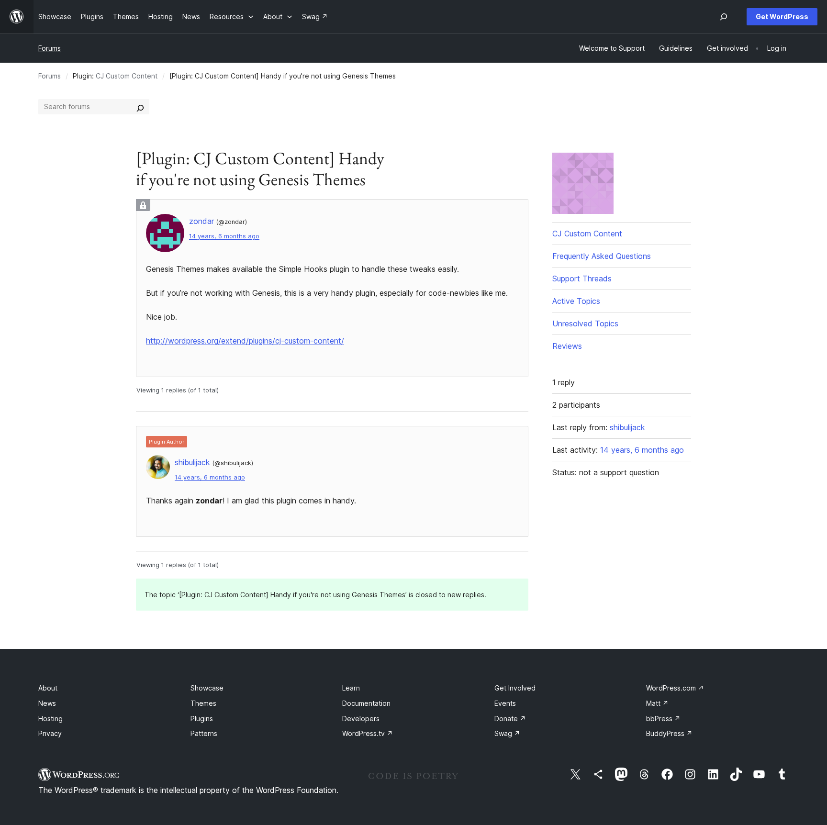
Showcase (207, 688)
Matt (657, 703)
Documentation (366, 703)
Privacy (50, 733)
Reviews (567, 346)
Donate (510, 718)
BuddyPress (669, 733)
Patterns (203, 733)
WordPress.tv (367, 733)
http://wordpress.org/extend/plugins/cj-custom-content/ (245, 341)
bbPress (663, 718)
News (47, 703)
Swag (507, 733)
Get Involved (515, 688)
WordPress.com (675, 688)
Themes (203, 703)
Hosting (50, 718)
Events (505, 703)
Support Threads (582, 278)
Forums (49, 48)
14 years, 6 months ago (224, 236)
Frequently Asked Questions (601, 256)
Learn (351, 688)
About (47, 688)
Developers (361, 718)
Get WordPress (782, 16)
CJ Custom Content (126, 76)
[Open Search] (723, 16)
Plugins (201, 718)
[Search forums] (140, 106)
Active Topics (576, 301)
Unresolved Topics (585, 323)
